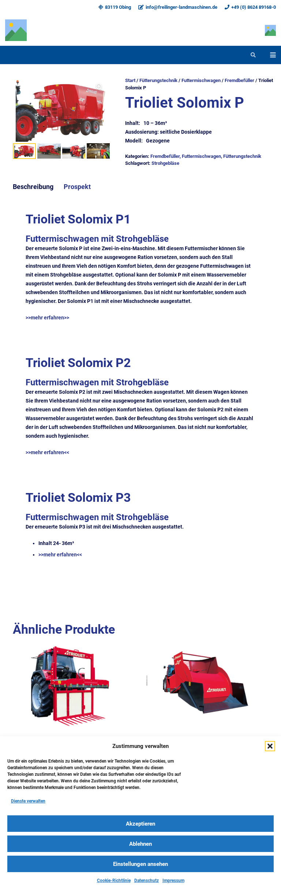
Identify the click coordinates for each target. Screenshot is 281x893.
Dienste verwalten (28, 801)
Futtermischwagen (201, 80)
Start (130, 80)
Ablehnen (140, 844)
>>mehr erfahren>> (47, 317)
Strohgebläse (165, 163)
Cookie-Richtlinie (114, 880)
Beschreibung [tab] (33, 186)
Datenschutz (146, 880)
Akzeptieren (140, 823)
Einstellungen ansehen (140, 864)
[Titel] (16, 30)
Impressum (173, 880)
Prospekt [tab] (77, 186)
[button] (270, 746)
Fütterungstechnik (158, 80)
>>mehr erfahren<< (47, 452)
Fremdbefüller (239, 80)
